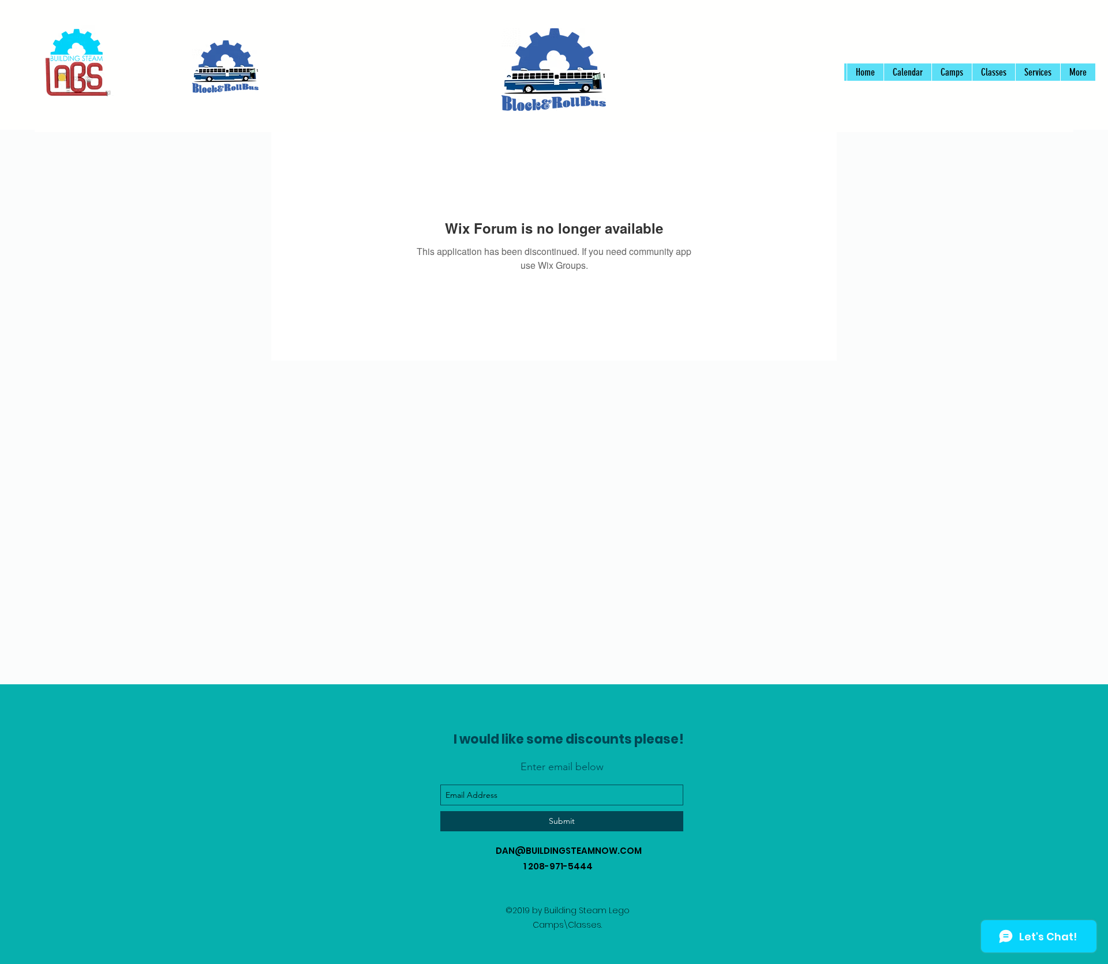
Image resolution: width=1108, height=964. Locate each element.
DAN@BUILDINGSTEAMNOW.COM (569, 851)
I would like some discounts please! (569, 739)
